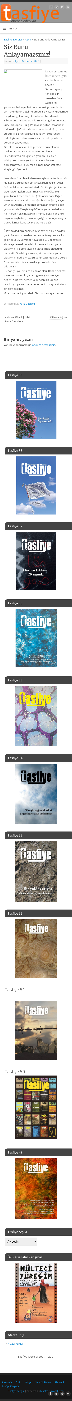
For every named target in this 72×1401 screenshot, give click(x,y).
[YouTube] (67, 8)
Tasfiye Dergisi (13, 39)
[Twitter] (56, 8)
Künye (28, 1382)
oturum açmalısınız (43, 345)
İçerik (28, 39)
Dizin (18, 1382)
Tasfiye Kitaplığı (10, 1386)
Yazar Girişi (15, 1343)
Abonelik (59, 1382)
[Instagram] (62, 8)
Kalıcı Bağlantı (27, 303)
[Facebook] (50, 8)
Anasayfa (7, 1382)
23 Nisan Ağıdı (58, 317)
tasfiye (15, 61)
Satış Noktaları (43, 1382)
